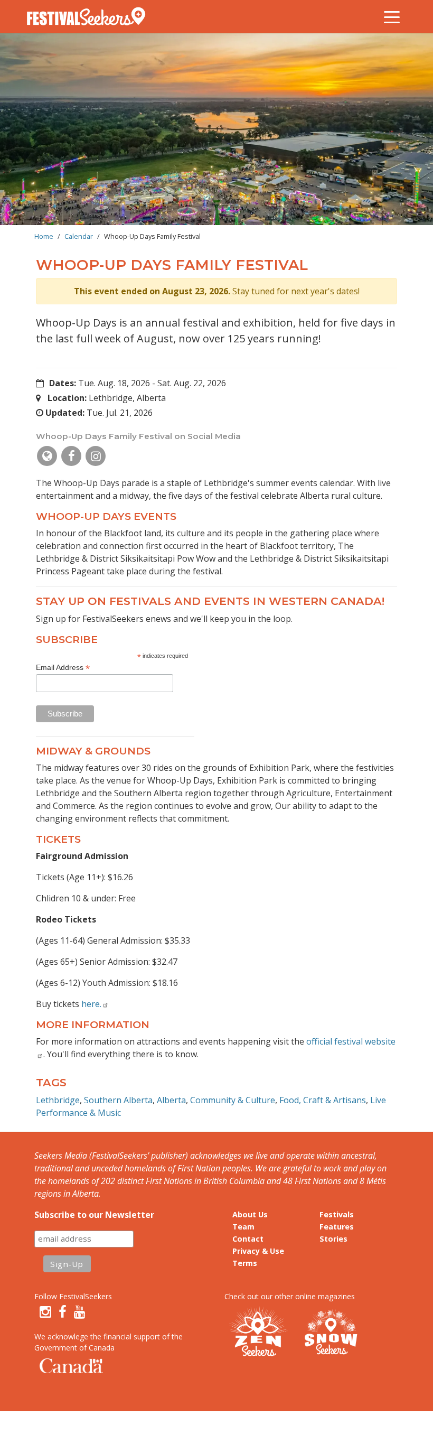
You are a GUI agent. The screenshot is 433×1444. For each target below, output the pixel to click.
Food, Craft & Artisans (322, 1100)
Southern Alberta (118, 1100)
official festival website (351, 1041)
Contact (247, 1239)
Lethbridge (58, 1100)
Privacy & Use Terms (258, 1257)
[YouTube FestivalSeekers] (80, 1312)
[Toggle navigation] (392, 16)
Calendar (78, 236)
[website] (47, 456)
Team (243, 1227)
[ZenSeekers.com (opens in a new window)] (258, 1333)
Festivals (336, 1214)
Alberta (171, 1100)
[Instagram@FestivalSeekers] (45, 1312)
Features (336, 1227)
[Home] (90, 16)
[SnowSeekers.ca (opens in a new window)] (330, 1333)
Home (43, 236)
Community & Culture (232, 1100)
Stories (333, 1239)
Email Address (63, 668)
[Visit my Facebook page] (71, 456)
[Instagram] (96, 456)
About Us (250, 1214)
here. (91, 1004)
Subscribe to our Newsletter (94, 1215)
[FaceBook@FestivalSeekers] (63, 1312)
